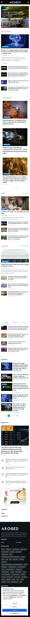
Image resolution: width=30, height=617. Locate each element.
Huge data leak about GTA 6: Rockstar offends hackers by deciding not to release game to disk (18, 349)
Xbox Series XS (14, 582)
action (3, 549)
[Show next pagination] (21, 416)
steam (3, 579)
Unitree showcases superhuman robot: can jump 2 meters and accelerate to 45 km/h (16, 481)
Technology (5, 9)
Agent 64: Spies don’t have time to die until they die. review (18, 81)
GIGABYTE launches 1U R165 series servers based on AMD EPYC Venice (15, 265)
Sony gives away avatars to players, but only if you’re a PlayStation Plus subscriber (17, 278)
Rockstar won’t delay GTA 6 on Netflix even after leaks (15, 212)
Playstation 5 (19, 569)
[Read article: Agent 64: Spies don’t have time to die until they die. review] (4, 82)
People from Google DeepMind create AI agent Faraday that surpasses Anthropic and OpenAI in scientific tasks (14, 51)
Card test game (5, 552)
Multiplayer (4, 567)
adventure (8, 549)
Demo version (5, 554)
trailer (22, 579)
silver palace (10, 577)
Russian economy (15, 574)
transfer (3, 582)
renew (24, 572)
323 (17, 415)
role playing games (6, 574)
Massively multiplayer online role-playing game (12, 564)
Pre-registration (5, 572)
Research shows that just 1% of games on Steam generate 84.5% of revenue (18, 222)
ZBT (21, 582)
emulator (23, 556)
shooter (3, 577)
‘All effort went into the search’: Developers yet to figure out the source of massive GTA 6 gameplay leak (11, 24)
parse (3, 569)
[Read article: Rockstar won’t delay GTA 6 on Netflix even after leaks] (15, 203)
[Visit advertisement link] (15, 497)
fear (10, 559)
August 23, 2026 (12, 55)
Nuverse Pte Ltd (21, 567)
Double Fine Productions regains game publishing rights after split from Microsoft (13, 14)
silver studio (17, 577)
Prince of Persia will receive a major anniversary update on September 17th (18, 67)
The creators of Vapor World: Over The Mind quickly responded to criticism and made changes (18, 88)
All (23, 193)
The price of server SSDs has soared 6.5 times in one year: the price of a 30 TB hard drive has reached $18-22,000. (18, 328)
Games (26, 193)
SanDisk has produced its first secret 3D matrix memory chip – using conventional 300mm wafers (18, 335)
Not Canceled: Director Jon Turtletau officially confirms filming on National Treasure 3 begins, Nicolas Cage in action (15, 179)
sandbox (23, 574)
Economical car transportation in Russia (10, 556)
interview (22, 559)
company (12, 552)
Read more (5, 63)
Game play (15, 559)
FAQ (7, 559)
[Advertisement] (15, 309)
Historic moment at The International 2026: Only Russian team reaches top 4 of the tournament (18, 230)
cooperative (18, 552)
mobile (25, 564)
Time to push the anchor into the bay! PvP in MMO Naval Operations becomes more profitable (18, 293)
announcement (16, 549)
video (8, 582)
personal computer (10, 569)
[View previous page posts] (14, 188)
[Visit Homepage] (15, 2)
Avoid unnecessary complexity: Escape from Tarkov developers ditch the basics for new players (18, 237)
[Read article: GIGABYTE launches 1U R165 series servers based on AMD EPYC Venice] (15, 256)
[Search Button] (28, 2)
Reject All (15, 607)
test (18, 579)
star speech (24, 577)
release (12, 572)
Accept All (14, 610)
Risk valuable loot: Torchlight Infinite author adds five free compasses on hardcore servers (14, 122)
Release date (18, 572)
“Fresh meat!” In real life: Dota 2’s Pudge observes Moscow (17, 342)
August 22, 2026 (12, 77)
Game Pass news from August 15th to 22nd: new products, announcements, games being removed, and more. (18, 74)
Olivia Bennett (5, 55)
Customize (14, 603)
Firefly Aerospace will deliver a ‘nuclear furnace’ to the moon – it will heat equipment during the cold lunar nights (15, 150)
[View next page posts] (16, 188)
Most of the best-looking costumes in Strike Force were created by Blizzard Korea (18, 285)
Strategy (8, 579)
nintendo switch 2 (12, 567)
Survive (13, 579)
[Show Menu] (1, 2)
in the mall (4, 562)
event (3, 559)
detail (11, 554)
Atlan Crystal (23, 549)
